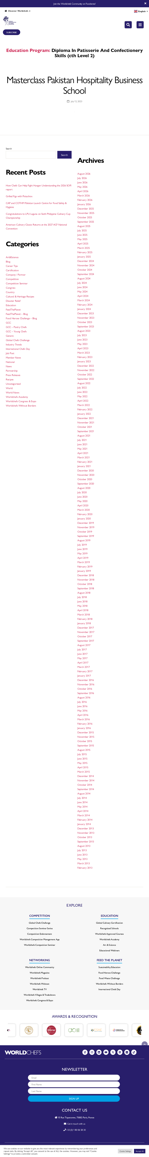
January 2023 (84, 361)
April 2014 (82, 811)
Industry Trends (14, 344)
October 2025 (84, 217)
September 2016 (85, 693)
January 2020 (84, 518)
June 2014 (82, 802)
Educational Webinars (109, 950)
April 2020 (82, 505)
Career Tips (12, 266)
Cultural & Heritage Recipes (20, 296)
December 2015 (85, 732)
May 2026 (82, 186)
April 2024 (82, 296)
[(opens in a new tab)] (20, 1030)
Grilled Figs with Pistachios (19, 196)
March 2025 (83, 248)
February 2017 (84, 671)
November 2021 (85, 422)
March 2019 (83, 562)
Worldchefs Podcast (39, 978)
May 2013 (82, 859)
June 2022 (82, 392)
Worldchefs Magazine (39, 972)
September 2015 (85, 745)
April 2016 (82, 715)
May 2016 (82, 710)
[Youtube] (106, 1052)
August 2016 (83, 697)
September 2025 (85, 221)
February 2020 (84, 514)
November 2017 (85, 632)
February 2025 (84, 252)
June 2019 (82, 549)
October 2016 (84, 688)
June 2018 (82, 601)
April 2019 (82, 557)
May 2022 (82, 396)
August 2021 (83, 435)
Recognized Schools (109, 928)
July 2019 (82, 544)
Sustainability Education (109, 967)
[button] (141, 1030)
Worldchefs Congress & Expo (21, 401)
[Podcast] (120, 1052)
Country (10, 292)
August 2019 (83, 540)
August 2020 (83, 488)
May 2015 (82, 763)
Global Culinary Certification (109, 922)
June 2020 (82, 496)
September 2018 (85, 588)
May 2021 (82, 448)
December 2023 (85, 313)
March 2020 (83, 509)
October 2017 (84, 636)
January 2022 (84, 413)
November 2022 (85, 370)
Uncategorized (13, 383)
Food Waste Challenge (109, 978)
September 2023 (85, 326)
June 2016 (82, 706)
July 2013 (82, 850)
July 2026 (82, 178)
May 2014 (82, 806)
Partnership (12, 370)
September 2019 (85, 536)
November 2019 (85, 527)
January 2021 (84, 466)
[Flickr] (127, 1052)
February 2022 (84, 409)
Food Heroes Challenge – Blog (21, 318)
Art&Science (12, 257)
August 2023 (83, 330)
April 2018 (82, 610)
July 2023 (82, 335)
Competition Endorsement (39, 933)
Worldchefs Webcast (39, 983)
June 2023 (82, 339)
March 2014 (83, 815)
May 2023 (82, 344)
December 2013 (85, 828)
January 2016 (84, 728)
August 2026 (83, 173)
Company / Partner (15, 274)
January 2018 (84, 623)
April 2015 (82, 767)
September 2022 (85, 378)
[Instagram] (92, 1052)
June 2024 (82, 287)
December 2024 (85, 261)
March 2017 (83, 667)
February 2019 (84, 566)
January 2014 (84, 824)
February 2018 (84, 619)
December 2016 (85, 680)
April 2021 (82, 453)
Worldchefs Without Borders (21, 405)
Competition (12, 279)
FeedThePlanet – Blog (17, 314)
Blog (8, 261)
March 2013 (83, 863)
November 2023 (85, 317)
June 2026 (82, 182)
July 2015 (82, 754)
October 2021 (84, 426)
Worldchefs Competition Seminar (39, 944)
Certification (12, 270)
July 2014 (82, 798)
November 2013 (85, 832)
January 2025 (84, 256)
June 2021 (82, 444)
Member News (13, 357)
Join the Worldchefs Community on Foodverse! (74, 3)
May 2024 (82, 291)
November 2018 (85, 579)
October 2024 (84, 269)
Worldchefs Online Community (39, 967)
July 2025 (82, 230)
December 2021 (85, 418)
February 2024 (84, 304)
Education (11, 305)
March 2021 (83, 457)
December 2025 (85, 208)
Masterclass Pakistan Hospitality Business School (75, 84)
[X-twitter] (113, 1052)
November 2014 (85, 780)
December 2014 (85, 776)
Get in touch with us (75, 1123)
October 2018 (84, 584)
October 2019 (84, 531)
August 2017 (83, 645)
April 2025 (82, 243)
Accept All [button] (140, 1151)
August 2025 (83, 226)
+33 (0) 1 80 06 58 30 (76, 1129)
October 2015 (84, 741)
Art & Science (109, 944)
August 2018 (83, 592)
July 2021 (82, 440)
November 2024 (85, 265)
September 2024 (85, 274)
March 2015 (83, 771)
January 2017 (84, 675)
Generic (10, 335)
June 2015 (82, 758)
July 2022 (82, 387)
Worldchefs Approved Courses (109, 933)
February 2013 (84, 867)
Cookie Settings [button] (125, 1151)
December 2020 (85, 470)
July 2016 (82, 701)
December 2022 (85, 365)
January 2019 (84, 571)
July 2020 (82, 492)
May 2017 (82, 658)
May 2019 (82, 553)
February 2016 (84, 723)
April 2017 (82, 662)
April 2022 (82, 400)
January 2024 (84, 309)
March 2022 (83, 405)
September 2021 (85, 431)
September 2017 (85, 640)
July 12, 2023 (76, 101)
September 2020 (85, 483)
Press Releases (13, 375)
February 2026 (84, 200)
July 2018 (82, 597)
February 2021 (84, 461)
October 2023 (84, 322)
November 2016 (85, 684)
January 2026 (84, 204)
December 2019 (85, 523)
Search (9, 148)
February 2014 (84, 819)
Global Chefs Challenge (18, 340)
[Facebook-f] (85, 1052)
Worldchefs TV (40, 989)
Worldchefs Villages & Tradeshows (39, 994)
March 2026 (83, 195)
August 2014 (83, 793)
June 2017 (82, 653)
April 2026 (82, 191)
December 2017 (85, 627)
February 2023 (84, 357)
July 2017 (82, 649)
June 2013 (82, 854)
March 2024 (83, 300)
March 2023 (83, 352)
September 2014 (85, 789)
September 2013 (85, 841)
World (9, 388)
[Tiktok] (133, 1052)
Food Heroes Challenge (109, 972)
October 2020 (84, 479)
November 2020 (85, 475)
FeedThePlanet (13, 309)
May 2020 (82, 501)
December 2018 (85, 575)
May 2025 (82, 239)
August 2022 (83, 383)
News (9, 366)
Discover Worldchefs (17, 10)
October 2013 (84, 837)
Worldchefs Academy (17, 397)
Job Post (10, 353)
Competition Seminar (17, 283)
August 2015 (83, 749)
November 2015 (85, 736)
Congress (10, 287)
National (10, 362)
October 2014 (84, 784)
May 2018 (82, 605)
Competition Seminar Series (40, 928)
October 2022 (84, 374)
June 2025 (82, 234)
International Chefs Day (18, 349)
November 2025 (85, 213)
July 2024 (82, 282)
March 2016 (83, 719)
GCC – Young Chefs (16, 331)
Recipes (10, 379)
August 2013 (83, 846)
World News (12, 392)
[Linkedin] (99, 1052)
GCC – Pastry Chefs (16, 327)
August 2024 (83, 278)
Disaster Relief (13, 300)
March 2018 (83, 614)
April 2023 (82, 348)
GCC (8, 322)
